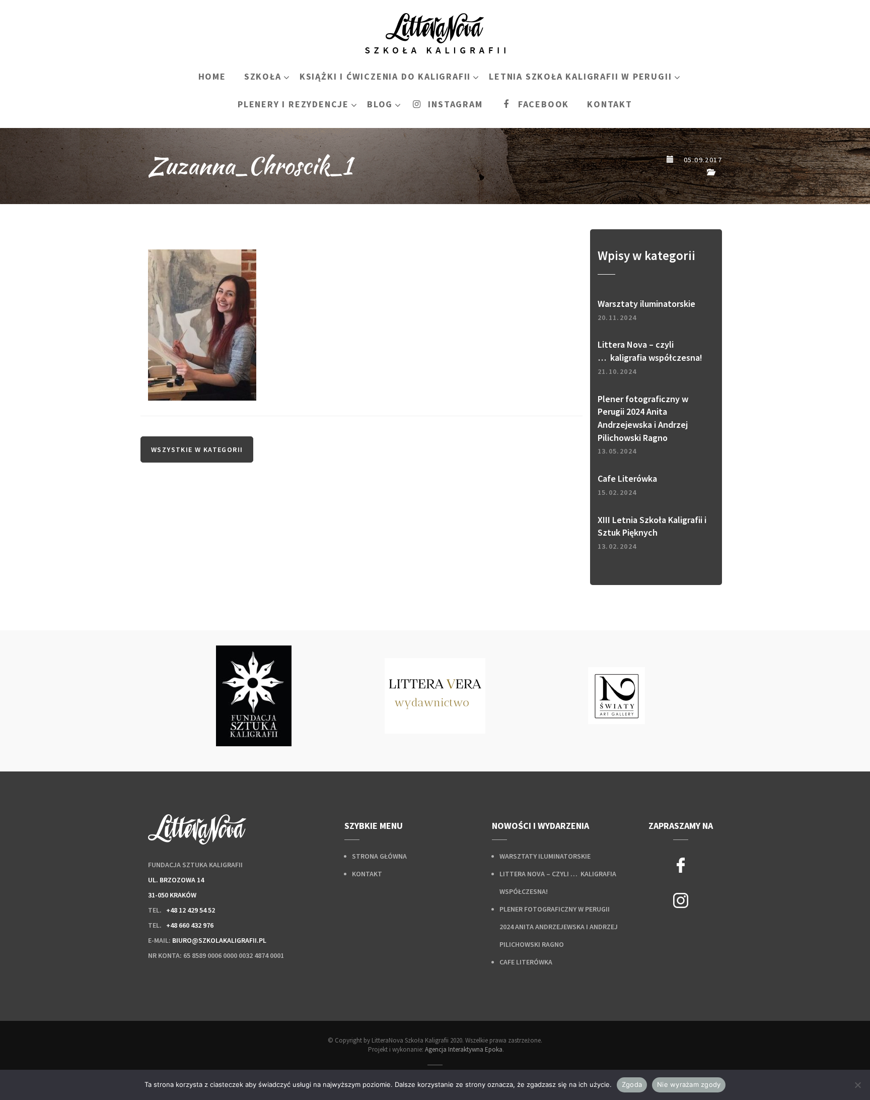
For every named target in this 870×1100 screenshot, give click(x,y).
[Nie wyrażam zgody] (857, 1085)
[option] (254, 695)
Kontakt (367, 873)
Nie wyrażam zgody (688, 1084)
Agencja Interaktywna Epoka (463, 1049)
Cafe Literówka (525, 961)
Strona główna (379, 856)
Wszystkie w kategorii (197, 449)
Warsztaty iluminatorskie (545, 856)
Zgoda (632, 1084)
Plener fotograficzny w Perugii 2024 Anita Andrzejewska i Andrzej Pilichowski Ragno (558, 926)
